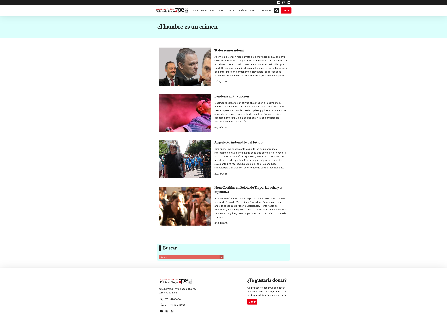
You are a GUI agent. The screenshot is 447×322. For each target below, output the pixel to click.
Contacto (266, 10)
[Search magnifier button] (222, 257)
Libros (231, 10)
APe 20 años (217, 10)
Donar (286, 10)
